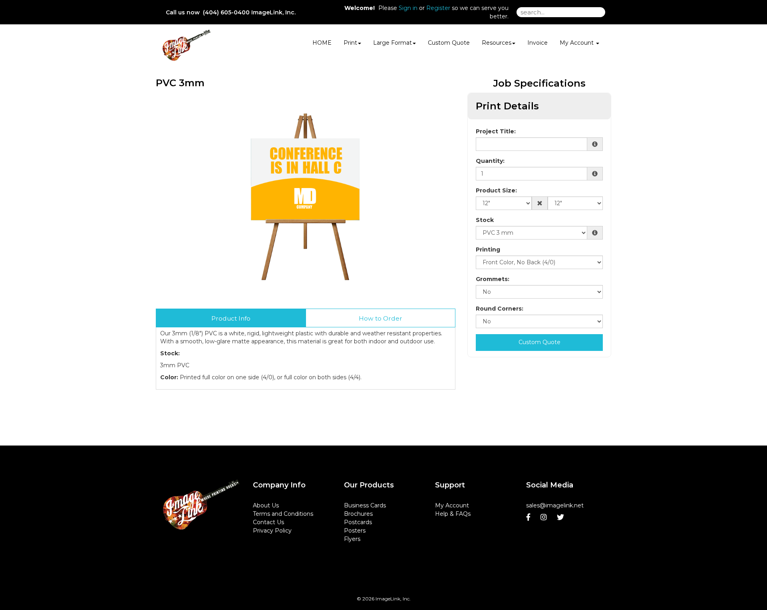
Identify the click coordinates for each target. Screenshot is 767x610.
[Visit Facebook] (529, 517)
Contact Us (268, 522)
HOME (322, 42)
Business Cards (365, 505)
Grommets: (492, 279)
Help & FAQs (453, 513)
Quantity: (490, 160)
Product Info (230, 318)
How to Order (380, 318)
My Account (452, 505)
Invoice (537, 42)
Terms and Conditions (283, 513)
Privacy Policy (272, 530)
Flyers (352, 539)
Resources (496, 42)
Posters (355, 530)
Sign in (408, 8)
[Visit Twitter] (561, 517)
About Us (266, 505)
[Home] (201, 504)
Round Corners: (499, 308)
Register (438, 8)
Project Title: (496, 131)
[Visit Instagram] (544, 517)
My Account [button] (577, 42)
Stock (485, 220)
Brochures (358, 513)
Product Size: (496, 190)
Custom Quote (449, 42)
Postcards (358, 522)
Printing (488, 249)
